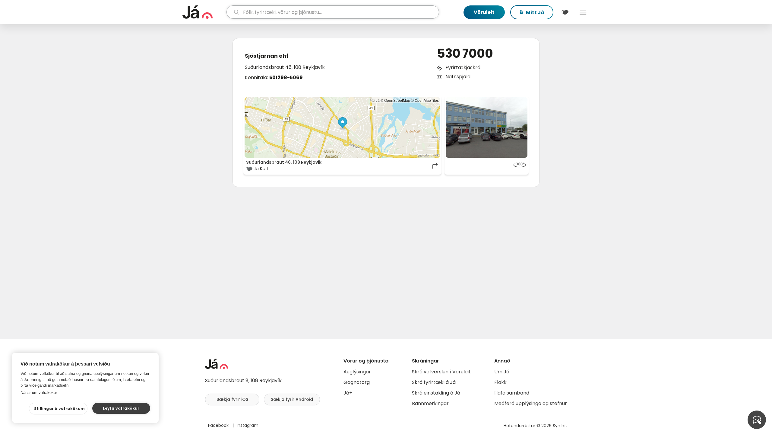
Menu (583, 12)
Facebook (219, 425)
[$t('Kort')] (564, 12)
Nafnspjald (457, 76)
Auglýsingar (357, 371)
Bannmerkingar (430, 403)
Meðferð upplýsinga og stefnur (530, 403)
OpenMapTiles (427, 100)
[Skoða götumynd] (486, 127)
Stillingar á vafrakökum (59, 408)
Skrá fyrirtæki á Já (434, 382)
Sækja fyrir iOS (232, 399)
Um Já (501, 371)
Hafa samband (511, 392)
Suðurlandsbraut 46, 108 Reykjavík (285, 67)
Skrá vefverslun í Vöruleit (441, 371)
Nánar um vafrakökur (39, 392)
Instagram (247, 425)
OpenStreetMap (397, 100)
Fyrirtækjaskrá (462, 67)
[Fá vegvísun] (435, 166)
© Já (376, 100)
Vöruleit (484, 12)
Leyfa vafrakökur (121, 408)
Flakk (500, 382)
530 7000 (465, 53)
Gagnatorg (356, 382)
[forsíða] (203, 12)
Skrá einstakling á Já (436, 392)
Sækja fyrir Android (292, 399)
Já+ (347, 392)
